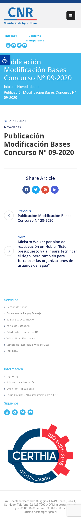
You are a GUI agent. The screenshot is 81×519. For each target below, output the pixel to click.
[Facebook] (13, 45)
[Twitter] (19, 45)
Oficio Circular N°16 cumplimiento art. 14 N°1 (32, 395)
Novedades (26, 87)
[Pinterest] (45, 190)
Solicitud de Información (20, 382)
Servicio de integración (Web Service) (27, 344)
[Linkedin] (55, 190)
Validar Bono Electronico (20, 338)
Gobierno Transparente (20, 388)
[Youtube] (24, 45)
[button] (5, 60)
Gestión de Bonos (16, 307)
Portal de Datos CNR (18, 326)
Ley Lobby (12, 376)
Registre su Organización (20, 319)
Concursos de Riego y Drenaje (23, 313)
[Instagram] (8, 45)
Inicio (8, 87)
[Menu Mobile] (70, 15)
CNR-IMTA (12, 351)
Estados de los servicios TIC (22, 332)
